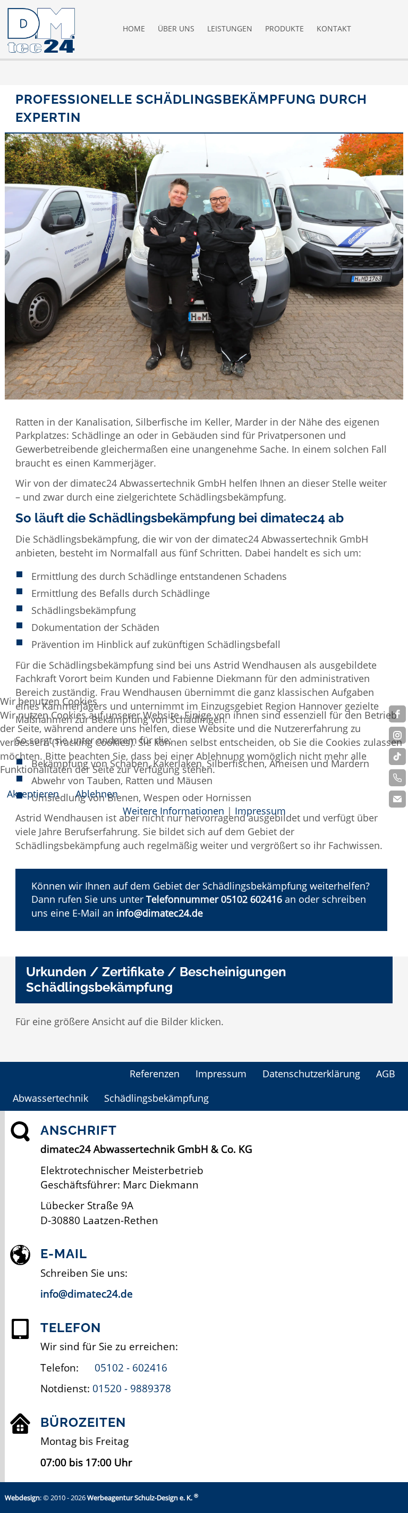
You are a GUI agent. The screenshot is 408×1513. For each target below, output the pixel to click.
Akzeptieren (33, 793)
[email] (397, 799)
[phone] (397, 777)
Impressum (260, 810)
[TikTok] (397, 756)
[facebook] (397, 713)
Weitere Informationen (173, 810)
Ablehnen (96, 793)
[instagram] (397, 735)
